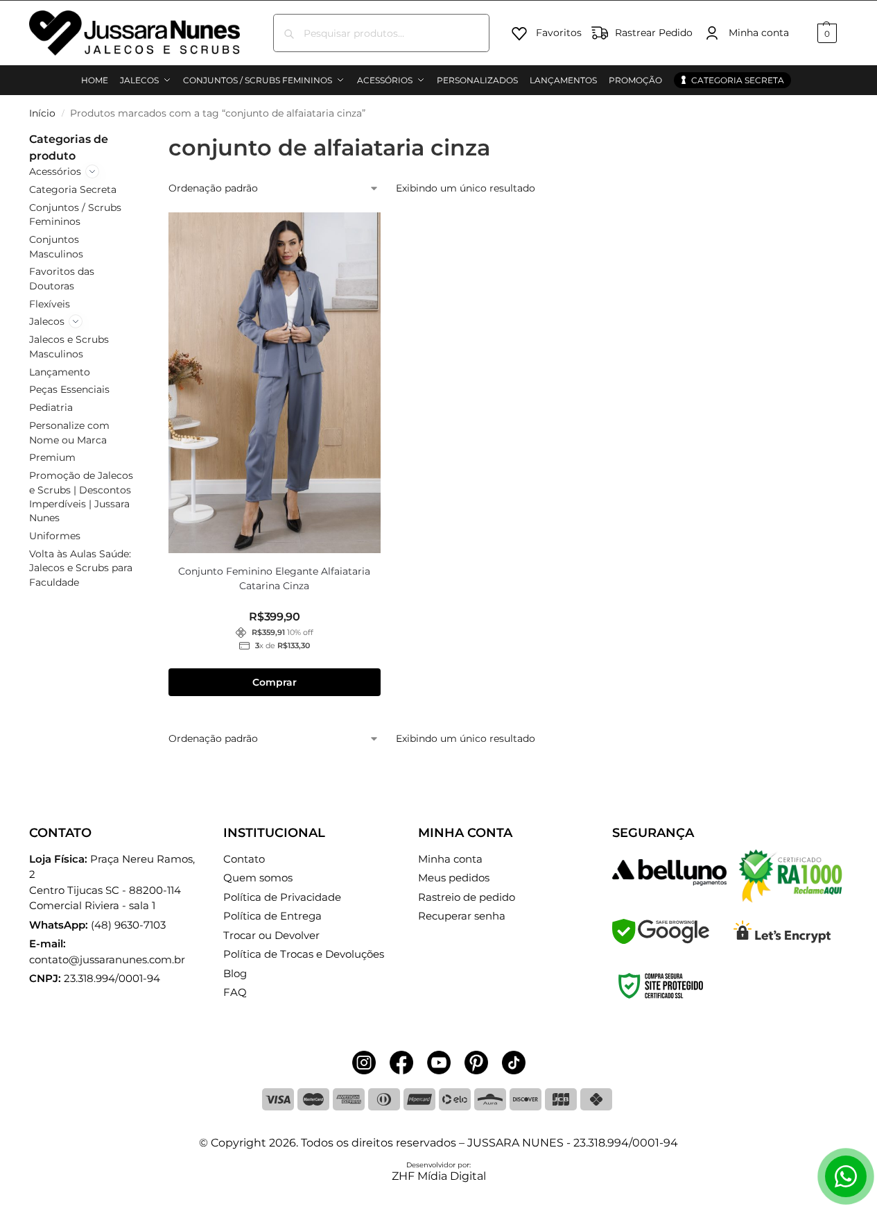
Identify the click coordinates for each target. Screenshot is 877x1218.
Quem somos (258, 877)
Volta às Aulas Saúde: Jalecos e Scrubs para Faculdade (80, 568)
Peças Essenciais (69, 389)
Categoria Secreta (72, 189)
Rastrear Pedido (654, 32)
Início (42, 113)
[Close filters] (139, 139)
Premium (52, 457)
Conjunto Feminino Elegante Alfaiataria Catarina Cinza (274, 578)
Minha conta (759, 32)
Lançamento (59, 372)
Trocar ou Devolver (271, 935)
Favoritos (559, 32)
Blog (235, 973)
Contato (244, 858)
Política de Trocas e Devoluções (303, 954)
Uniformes (54, 536)
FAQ (235, 992)
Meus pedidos (453, 877)
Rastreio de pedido (466, 897)
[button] (825, 33)
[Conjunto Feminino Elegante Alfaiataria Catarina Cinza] (274, 382)
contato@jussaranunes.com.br (107, 959)
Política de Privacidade (282, 897)
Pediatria (51, 407)
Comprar (274, 682)
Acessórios (55, 171)
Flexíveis (49, 304)
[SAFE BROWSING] (660, 940)
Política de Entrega (272, 915)
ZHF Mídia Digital (439, 1176)
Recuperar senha (461, 915)
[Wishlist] (359, 233)
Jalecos (46, 321)
